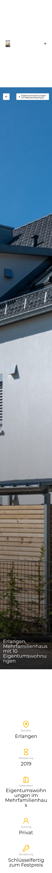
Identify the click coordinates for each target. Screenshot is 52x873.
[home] (8, 43)
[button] (45, 43)
